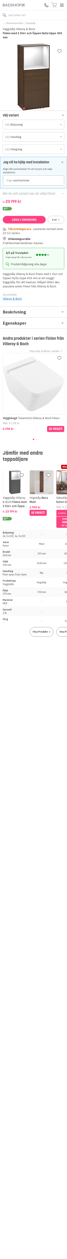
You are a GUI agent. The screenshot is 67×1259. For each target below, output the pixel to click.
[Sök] (4, 15)
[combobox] (33, 124)
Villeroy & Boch (12, 298)
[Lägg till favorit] (59, 51)
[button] (33, 115)
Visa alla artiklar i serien (44, 351)
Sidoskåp (31, 23)
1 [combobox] (54, 219)
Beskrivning (14, 312)
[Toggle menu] (61, 5)
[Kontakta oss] (46, 5)
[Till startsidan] (14, 5)
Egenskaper (14, 323)
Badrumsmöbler (15, 23)
